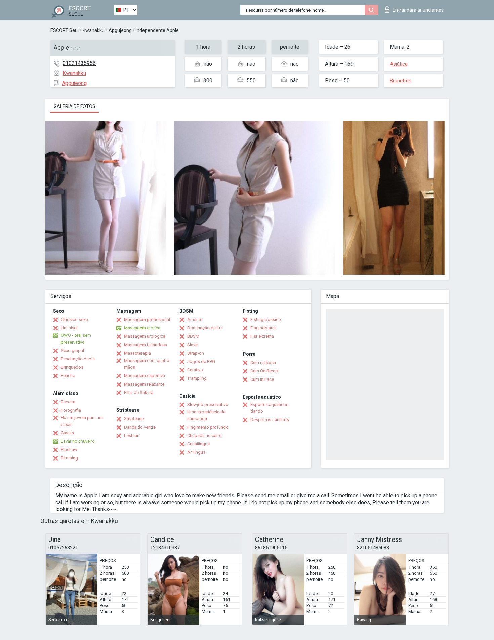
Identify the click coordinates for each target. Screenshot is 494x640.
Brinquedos (72, 367)
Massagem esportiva (144, 375)
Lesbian (131, 435)
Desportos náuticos (269, 419)
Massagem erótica (142, 327)
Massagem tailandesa (145, 344)
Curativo (195, 369)
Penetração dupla (78, 358)
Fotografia (71, 410)
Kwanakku (94, 30)
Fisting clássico (265, 319)
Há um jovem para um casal (82, 421)
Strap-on (195, 353)
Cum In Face (262, 379)
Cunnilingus (198, 443)
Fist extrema (262, 336)
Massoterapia (137, 353)
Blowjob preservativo (207, 404)
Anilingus (196, 452)
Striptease (134, 418)
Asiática (399, 64)
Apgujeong (120, 30)
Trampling (197, 378)
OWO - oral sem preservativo (76, 339)
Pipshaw (69, 449)
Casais (67, 432)
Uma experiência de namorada (206, 415)
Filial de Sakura (138, 392)
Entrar (418, 10)
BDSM (193, 336)
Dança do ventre (140, 427)
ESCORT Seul (64, 30)
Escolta (68, 401)
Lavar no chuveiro (78, 441)
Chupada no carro (204, 435)
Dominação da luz (204, 327)
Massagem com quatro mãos (146, 364)
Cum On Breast (264, 370)
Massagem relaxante (144, 384)
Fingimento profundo (208, 427)
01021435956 (79, 63)
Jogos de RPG (201, 361)
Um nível (69, 327)
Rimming (69, 458)
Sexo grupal (72, 350)
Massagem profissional (147, 319)
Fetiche (68, 375)
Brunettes (400, 81)
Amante (194, 319)
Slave (192, 344)
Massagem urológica (144, 336)
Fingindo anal (263, 327)
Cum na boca (263, 362)
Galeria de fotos (74, 106)
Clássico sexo (74, 319)
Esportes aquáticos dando (269, 408)
